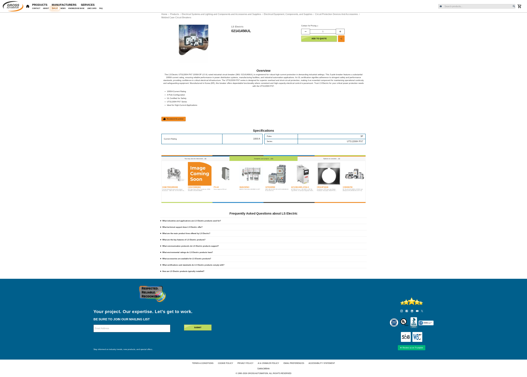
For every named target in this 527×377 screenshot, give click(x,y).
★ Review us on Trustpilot (411, 348)
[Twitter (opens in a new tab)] (422, 311)
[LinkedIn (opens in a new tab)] (412, 311)
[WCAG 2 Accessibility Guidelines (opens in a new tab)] (417, 337)
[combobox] (476, 6)
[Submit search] (514, 6)
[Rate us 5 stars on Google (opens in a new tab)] (411, 301)
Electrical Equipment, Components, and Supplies (288, 14)
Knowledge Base (76, 8)
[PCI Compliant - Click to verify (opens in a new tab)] (426, 323)
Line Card (91, 8)
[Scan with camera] (440, 6)
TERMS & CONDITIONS (202, 363)
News (63, 8)
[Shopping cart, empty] (519, 6)
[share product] (341, 38)
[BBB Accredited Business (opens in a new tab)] (413, 323)
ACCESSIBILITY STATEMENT (322, 363)
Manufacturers (64, 4)
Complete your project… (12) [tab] (263, 158)
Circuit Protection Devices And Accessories (336, 14)
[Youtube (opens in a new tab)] (417, 311)
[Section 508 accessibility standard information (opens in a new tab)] (406, 337)
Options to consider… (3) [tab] (331, 158)
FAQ (101, 8)
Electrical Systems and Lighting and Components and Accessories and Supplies (221, 14)
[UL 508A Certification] (404, 323)
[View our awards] (152, 294)
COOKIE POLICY (225, 363)
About (46, 8)
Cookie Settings (263, 368)
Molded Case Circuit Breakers (176, 17)
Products (39, 4)
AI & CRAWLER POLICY (268, 363)
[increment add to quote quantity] (340, 31)
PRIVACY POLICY (245, 363)
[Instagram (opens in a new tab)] (401, 311)
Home (164, 14)
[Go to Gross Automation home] (28, 6)
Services (88, 4)
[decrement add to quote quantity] (305, 31)
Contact (36, 8)
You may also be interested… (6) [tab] (195, 158)
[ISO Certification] (394, 323)
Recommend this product (175, 119)
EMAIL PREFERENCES (294, 363)
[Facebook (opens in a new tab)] (406, 311)
